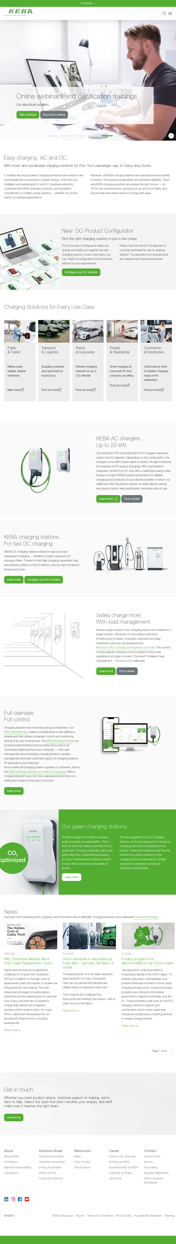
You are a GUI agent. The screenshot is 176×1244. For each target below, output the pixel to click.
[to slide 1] (53, 136)
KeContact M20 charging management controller (125, 647)
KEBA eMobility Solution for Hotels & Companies (37, 771)
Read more (10, 1030)
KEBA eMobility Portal (59, 741)
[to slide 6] (122, 136)
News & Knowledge (146, 917)
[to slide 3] (81, 136)
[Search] (164, 13)
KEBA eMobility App (16, 732)
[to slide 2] (67, 136)
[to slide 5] (109, 136)
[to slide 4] (95, 136)
